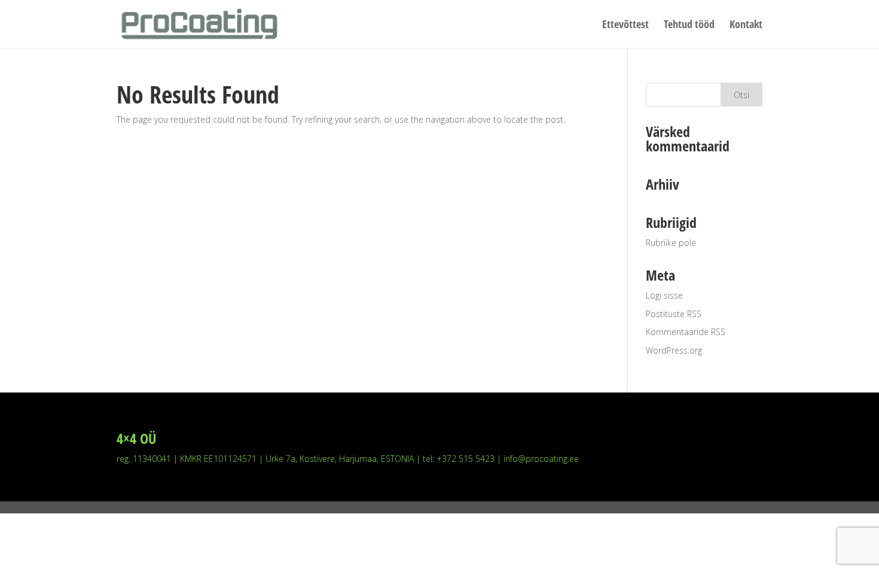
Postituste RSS (673, 314)
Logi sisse (664, 295)
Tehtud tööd (689, 25)
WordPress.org (674, 350)
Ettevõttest (625, 25)
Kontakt (746, 25)
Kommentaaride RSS (685, 331)
